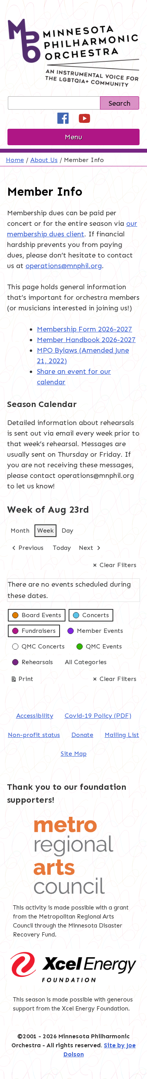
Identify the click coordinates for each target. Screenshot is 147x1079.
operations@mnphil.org (63, 265)
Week (45, 530)
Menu (73, 137)
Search (120, 103)
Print (21, 680)
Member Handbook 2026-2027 (86, 339)
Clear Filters (118, 565)
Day (67, 530)
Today (62, 547)
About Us (44, 160)
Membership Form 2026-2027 (84, 329)
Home (15, 160)
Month (20, 530)
